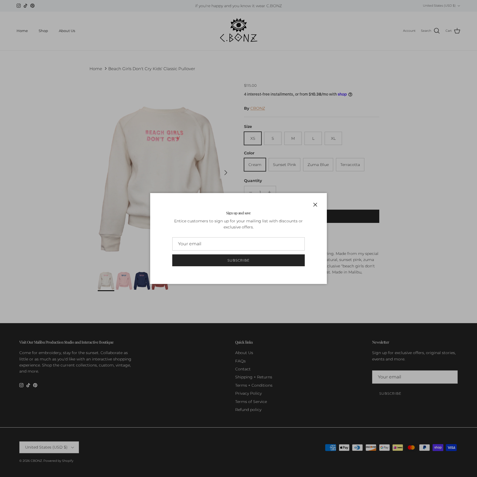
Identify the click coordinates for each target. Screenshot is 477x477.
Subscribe (238, 260)
